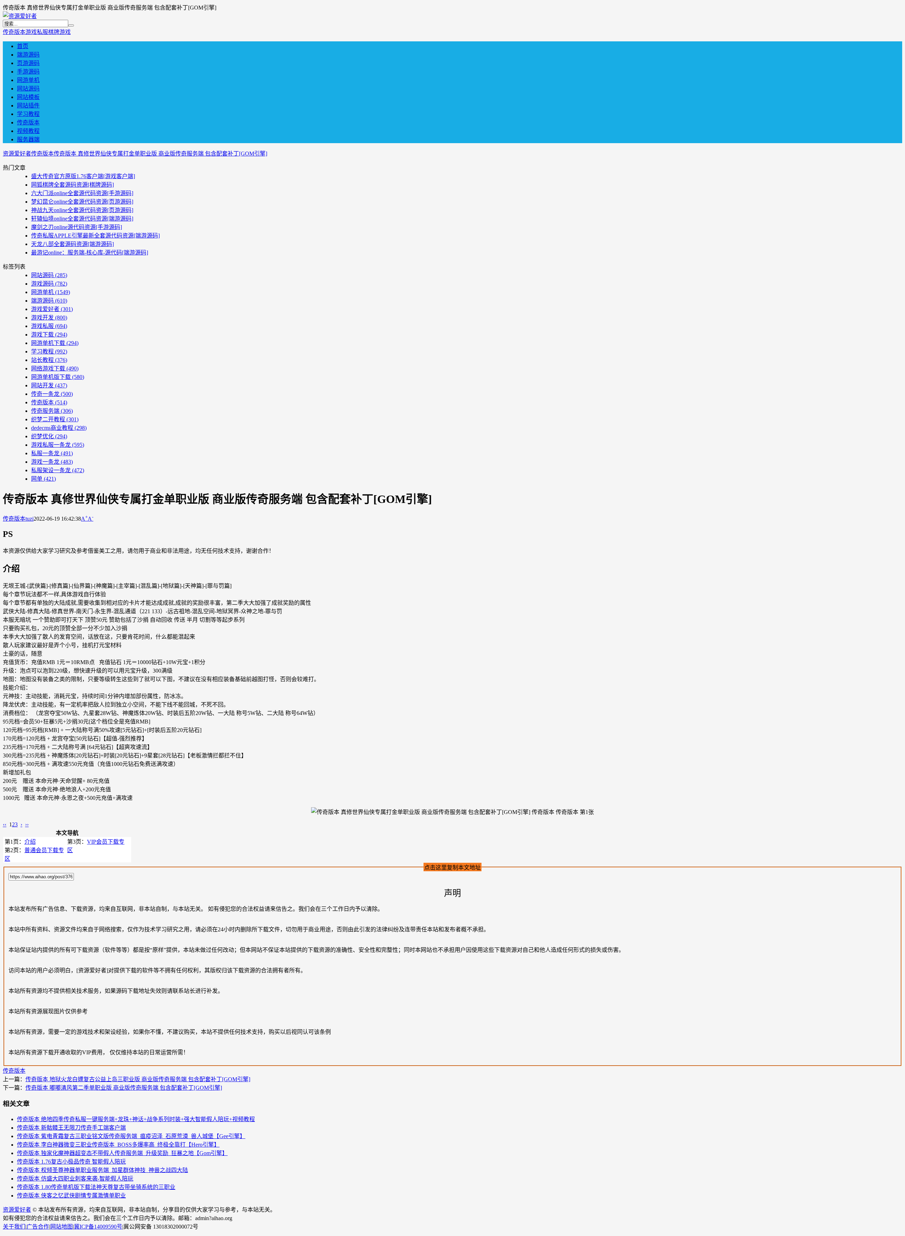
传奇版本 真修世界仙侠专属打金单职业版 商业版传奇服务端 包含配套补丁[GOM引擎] (160, 154)
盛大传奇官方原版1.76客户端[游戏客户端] (83, 176)
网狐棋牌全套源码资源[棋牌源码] (72, 185)
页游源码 (28, 63)
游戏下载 (49, 335)
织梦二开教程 (54, 419)
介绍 (30, 842)
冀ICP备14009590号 (98, 1227)
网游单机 (28, 80)
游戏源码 (49, 284)
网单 (43, 479)
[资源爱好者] (20, 16)
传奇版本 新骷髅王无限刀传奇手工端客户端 (71, 1128)
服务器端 (28, 139)
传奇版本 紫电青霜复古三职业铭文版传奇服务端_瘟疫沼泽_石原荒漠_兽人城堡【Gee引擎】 (131, 1136)
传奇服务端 (52, 411)
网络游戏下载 (54, 368)
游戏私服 (36, 32)
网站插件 (28, 105)
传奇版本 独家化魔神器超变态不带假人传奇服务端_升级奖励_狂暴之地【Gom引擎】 (122, 1153)
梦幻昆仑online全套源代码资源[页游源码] (82, 202)
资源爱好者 (17, 154)
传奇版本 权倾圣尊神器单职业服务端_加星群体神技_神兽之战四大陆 (102, 1170)
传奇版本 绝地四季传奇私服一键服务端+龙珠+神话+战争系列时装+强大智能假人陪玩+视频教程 (136, 1119)
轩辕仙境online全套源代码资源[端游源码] (82, 219)
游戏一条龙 (52, 462)
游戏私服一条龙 (57, 445)
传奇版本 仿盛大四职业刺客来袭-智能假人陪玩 (75, 1179)
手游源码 (28, 72)
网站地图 (61, 1227)
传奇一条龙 (52, 394)
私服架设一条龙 (57, 470)
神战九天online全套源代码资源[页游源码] (82, 210)
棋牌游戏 (59, 32)
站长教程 (49, 360)
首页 (22, 46)
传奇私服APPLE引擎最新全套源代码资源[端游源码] (95, 236)
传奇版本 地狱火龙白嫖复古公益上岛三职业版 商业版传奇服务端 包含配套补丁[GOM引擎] (137, 1079)
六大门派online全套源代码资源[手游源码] (82, 193)
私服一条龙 (52, 453)
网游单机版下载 (57, 377)
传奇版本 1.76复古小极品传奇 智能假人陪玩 (71, 1162)
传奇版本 (14, 32)
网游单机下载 (54, 343)
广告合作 (38, 1227)
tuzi (29, 519)
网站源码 (28, 89)
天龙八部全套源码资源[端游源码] (72, 244)
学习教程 (28, 114)
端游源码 (28, 55)
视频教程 (28, 131)
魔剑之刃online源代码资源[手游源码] (76, 227)
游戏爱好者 (52, 309)
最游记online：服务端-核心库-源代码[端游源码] (89, 253)
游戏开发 (49, 318)
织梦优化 (49, 436)
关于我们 (14, 1227)
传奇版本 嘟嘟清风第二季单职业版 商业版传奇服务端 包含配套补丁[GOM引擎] (123, 1088)
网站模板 (28, 97)
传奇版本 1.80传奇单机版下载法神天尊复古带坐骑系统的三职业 (96, 1187)
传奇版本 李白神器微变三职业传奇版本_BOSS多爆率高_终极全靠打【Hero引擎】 (118, 1145)
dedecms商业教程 (59, 428)
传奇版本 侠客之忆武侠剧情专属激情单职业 (71, 1196)
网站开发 (49, 385)
